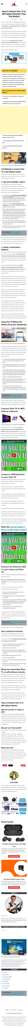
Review (4, 981)
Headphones (6, 977)
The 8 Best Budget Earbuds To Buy (14, 879)
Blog (21, 18)
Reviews (5, 983)
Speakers (5, 985)
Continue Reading (14, 856)
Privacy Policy (13, 1009)
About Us (20, 1009)
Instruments (5, 979)
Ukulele (4, 988)
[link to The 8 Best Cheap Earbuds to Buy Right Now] (14, 833)
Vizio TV (19, 44)
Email (24, 765)
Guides (4, 974)
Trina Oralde (14, 18)
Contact (7, 1009)
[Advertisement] (14, 120)
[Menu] (2, 4)
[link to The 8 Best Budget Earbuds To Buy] (14, 868)
